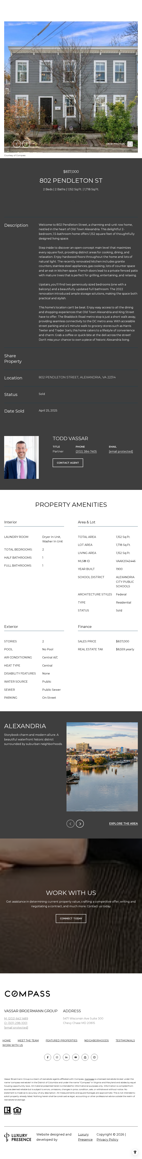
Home (6, 1040)
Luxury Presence (85, 1137)
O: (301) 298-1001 (15, 1023)
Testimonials (125, 1040)
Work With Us (12, 1045)
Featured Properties (61, 1040)
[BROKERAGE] (94, 1057)
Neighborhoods (96, 1040)
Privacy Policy (107, 1140)
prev (17, 144)
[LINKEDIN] (66, 1057)
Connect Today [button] (71, 918)
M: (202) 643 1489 (16, 1018)
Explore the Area (123, 823)
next (26, 144)
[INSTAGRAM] (57, 1057)
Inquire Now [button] (71, 201)
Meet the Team (28, 1040)
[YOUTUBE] (75, 1057)
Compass (89, 1079)
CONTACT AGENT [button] (68, 462)
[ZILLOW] (85, 1057)
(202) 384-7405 (86, 451)
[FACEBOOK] (47, 1057)
